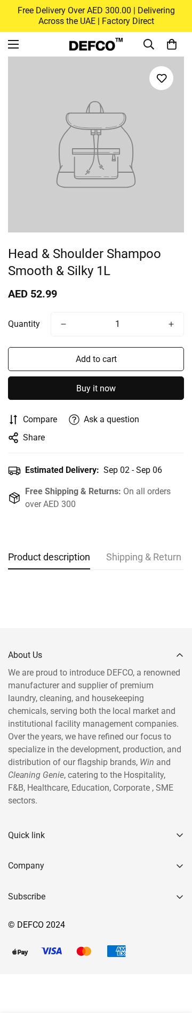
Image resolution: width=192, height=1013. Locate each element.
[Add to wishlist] (161, 78)
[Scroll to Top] (172, 956)
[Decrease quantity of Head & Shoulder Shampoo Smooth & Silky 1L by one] (63, 324)
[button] (171, 44)
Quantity (24, 324)
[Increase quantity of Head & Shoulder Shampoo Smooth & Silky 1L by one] (171, 324)
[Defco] (96, 45)
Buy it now (96, 388)
